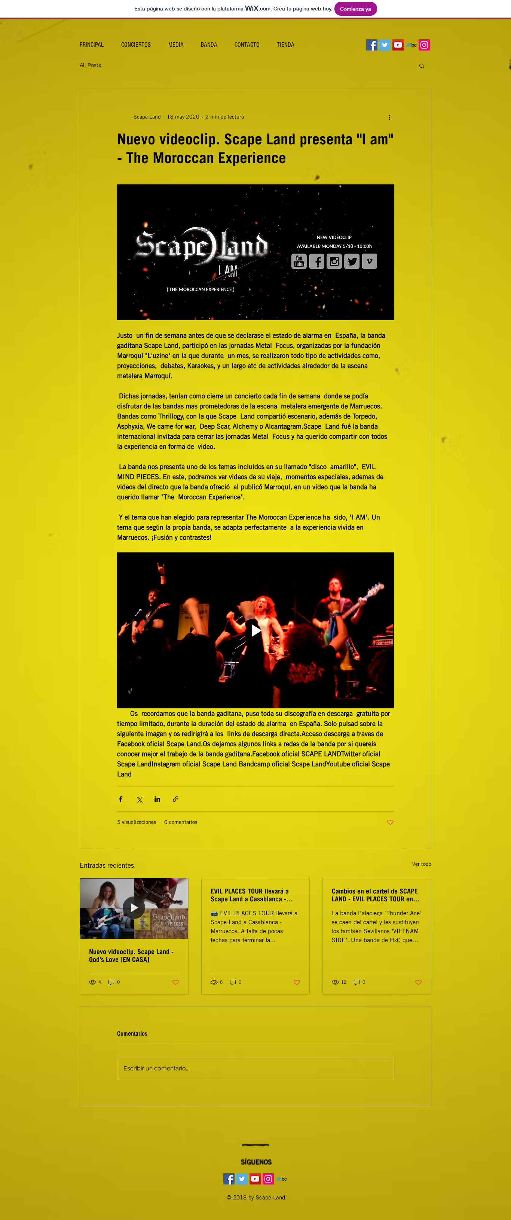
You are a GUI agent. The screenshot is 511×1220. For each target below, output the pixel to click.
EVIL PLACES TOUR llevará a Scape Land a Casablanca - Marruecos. (250, 895)
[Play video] (255, 630)
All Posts (90, 65)
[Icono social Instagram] (424, 44)
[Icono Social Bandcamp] (411, 44)
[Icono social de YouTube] (398, 44)
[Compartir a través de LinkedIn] (157, 799)
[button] (421, 65)
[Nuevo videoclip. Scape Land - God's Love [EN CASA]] (134, 908)
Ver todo (421, 864)
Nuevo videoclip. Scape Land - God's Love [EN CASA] (131, 955)
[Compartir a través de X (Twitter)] (139, 799)
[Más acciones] (389, 116)
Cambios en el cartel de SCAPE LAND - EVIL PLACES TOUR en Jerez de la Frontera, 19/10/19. (375, 895)
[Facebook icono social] (371, 44)
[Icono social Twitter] (385, 44)
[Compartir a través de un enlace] (175, 799)
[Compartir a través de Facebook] (120, 799)
